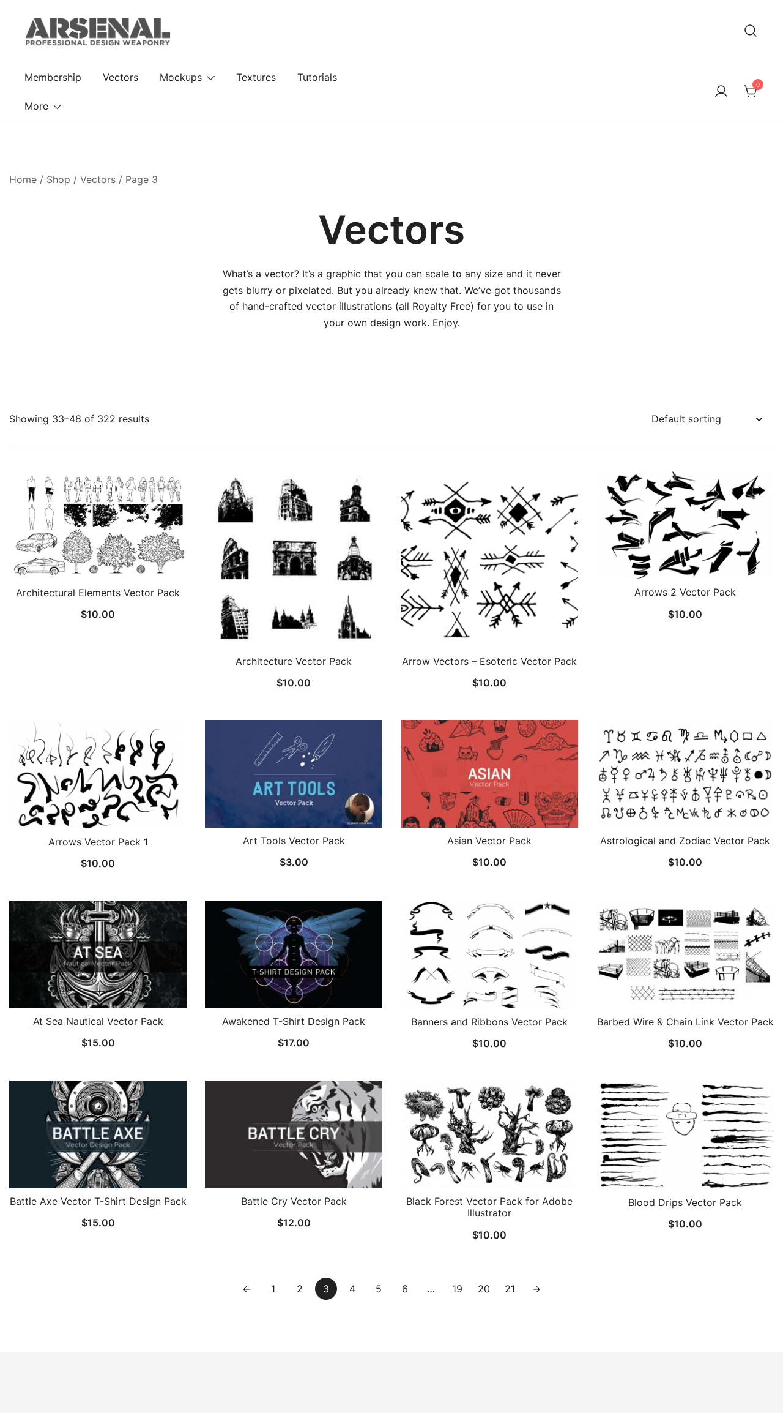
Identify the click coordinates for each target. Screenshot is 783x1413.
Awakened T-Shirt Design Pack (293, 1021)
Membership (52, 77)
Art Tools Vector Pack (294, 840)
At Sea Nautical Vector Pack (98, 1021)
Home (23, 179)
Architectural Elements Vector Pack (98, 593)
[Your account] (721, 92)
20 (484, 1289)
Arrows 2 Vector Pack (685, 592)
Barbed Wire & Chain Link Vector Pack (685, 1022)
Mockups (181, 77)
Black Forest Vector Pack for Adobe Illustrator (489, 1207)
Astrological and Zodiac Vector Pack (685, 840)
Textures (256, 77)
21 (510, 1289)
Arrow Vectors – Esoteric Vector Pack (489, 661)
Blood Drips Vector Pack (685, 1202)
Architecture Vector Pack (294, 661)
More (36, 106)
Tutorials (317, 77)
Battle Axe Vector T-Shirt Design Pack (98, 1201)
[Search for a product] (751, 30)
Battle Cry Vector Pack (294, 1201)
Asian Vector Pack (489, 840)
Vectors (120, 77)
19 (457, 1289)
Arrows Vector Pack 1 (98, 842)
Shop (58, 179)
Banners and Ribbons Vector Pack (489, 1022)
